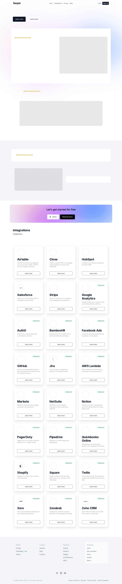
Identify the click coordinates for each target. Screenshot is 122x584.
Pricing (66, 3)
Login (100, 3)
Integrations (58, 3)
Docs (51, 3)
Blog (71, 3)
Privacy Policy (91, 580)
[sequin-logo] (17, 3)
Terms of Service (73, 580)
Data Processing (103, 580)
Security (83, 580)
